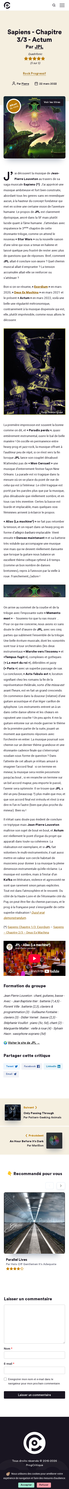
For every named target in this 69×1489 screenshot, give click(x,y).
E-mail (9, 1363)
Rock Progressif (34, 73)
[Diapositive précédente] (49, 1185)
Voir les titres (52, 102)
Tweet (10, 1066)
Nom (8, 1348)
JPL (39, 46)
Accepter (26, 1485)
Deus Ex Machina (26, 292)
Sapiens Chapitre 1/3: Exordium (29, 927)
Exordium (41, 286)
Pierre (25, 83)
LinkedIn (51, 1066)
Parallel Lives (16, 1260)
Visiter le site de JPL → (24, 1042)
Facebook (30, 1066)
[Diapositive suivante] (61, 1185)
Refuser (43, 1485)
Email (9, 1074)
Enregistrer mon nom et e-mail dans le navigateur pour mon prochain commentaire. (34, 1381)
